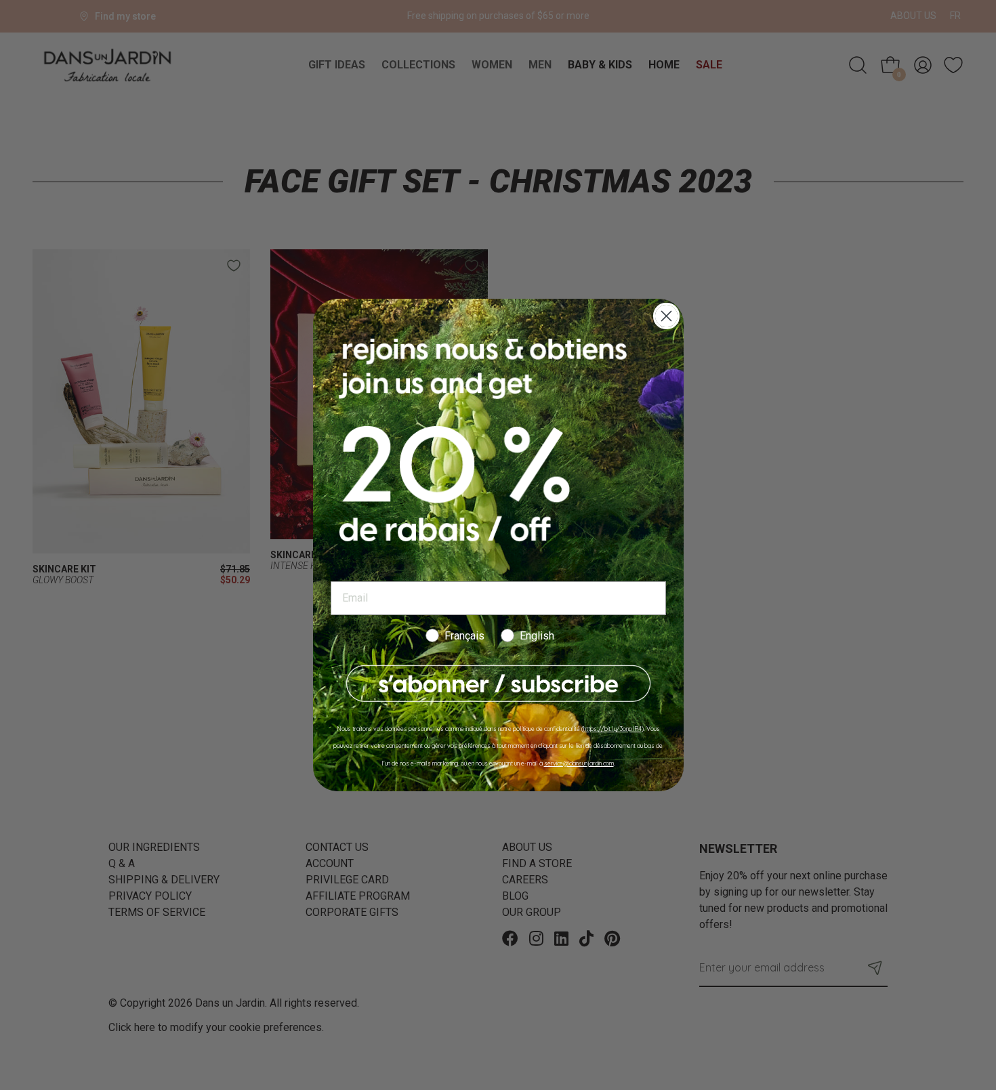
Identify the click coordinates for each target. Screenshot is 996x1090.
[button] (498, 684)
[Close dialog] (666, 316)
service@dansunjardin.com (579, 763)
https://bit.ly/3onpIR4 (612, 728)
